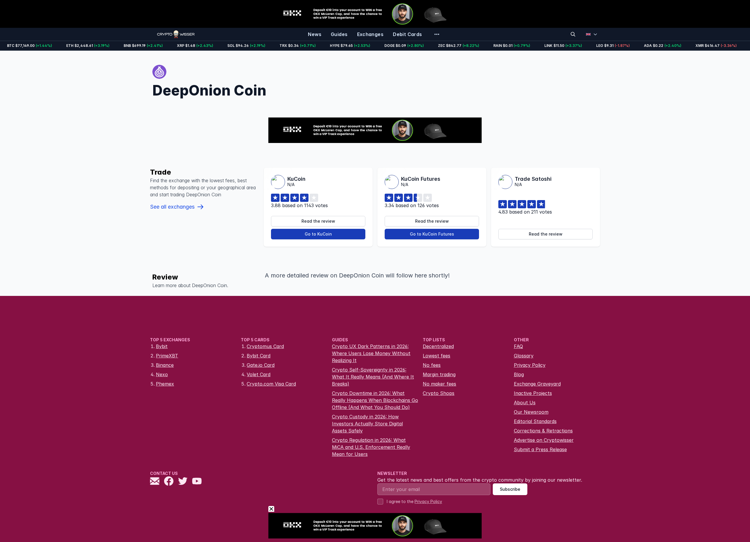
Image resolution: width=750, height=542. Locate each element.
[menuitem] (314, 34)
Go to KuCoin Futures (432, 233)
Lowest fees (436, 356)
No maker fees (439, 384)
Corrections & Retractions (543, 431)
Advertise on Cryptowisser (544, 440)
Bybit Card (258, 356)
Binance (165, 365)
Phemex (165, 384)
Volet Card (258, 374)
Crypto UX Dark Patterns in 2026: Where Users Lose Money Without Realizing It (371, 353)
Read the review (318, 221)
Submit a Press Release (540, 449)
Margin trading (439, 374)
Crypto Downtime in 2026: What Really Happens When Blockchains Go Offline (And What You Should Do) (375, 400)
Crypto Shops (438, 393)
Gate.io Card (261, 365)
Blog (519, 374)
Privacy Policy (530, 365)
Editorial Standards (535, 421)
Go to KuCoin (318, 233)
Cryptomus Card (265, 346)
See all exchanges (172, 207)
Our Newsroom (531, 412)
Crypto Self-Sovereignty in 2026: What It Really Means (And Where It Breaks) (373, 377)
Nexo (162, 374)
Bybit (162, 346)
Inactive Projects (533, 393)
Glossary (523, 356)
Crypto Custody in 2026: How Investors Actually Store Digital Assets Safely (367, 424)
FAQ (518, 346)
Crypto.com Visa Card (271, 384)
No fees (432, 365)
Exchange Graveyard (537, 384)
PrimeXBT (167, 356)
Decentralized (438, 346)
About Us (525, 402)
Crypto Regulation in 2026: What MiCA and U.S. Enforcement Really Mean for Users (371, 447)
